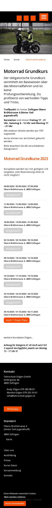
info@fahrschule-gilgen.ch (21, 395)
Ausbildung (10, 455)
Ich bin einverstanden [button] (14, 503)
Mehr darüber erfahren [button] (14, 497)
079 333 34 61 (30, 392)
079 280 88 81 (27, 389)
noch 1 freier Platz (17, 320)
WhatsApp (12, 408)
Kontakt (8, 475)
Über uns (9, 450)
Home (7, 59)
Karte (9, 439)
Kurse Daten (10, 465)
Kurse (17, 59)
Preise (7, 460)
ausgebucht (13, 195)
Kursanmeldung (12, 470)
